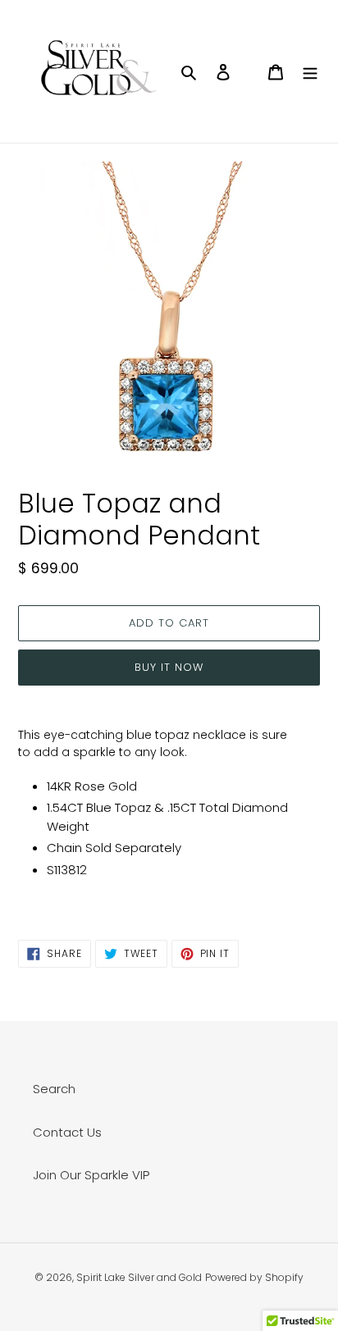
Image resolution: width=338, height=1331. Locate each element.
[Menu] (310, 71)
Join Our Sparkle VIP (91, 1174)
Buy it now (169, 667)
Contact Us (67, 1132)
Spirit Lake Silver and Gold (139, 1277)
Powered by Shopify (254, 1277)
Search (54, 1088)
